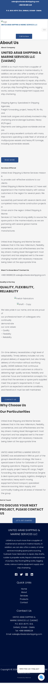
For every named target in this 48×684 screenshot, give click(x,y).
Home (24, 589)
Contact (24, 602)
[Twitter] (21, 17)
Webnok (28, 678)
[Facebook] (16, 17)
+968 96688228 (25, 630)
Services (24, 595)
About (24, 592)
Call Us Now (24, 36)
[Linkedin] (31, 574)
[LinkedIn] (31, 17)
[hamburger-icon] (44, 29)
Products (24, 599)
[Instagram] (26, 17)
